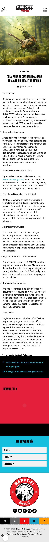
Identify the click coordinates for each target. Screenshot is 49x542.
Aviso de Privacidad (32, 531)
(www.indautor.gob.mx (13, 179)
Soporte (25, 536)
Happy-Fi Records (23, 529)
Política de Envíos (35, 534)
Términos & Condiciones (17, 534)
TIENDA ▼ (8, 456)
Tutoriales (27, 355)
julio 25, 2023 (26, 86)
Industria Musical (14, 355)
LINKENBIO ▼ (9, 463)
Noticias (24, 71)
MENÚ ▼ (7, 450)
